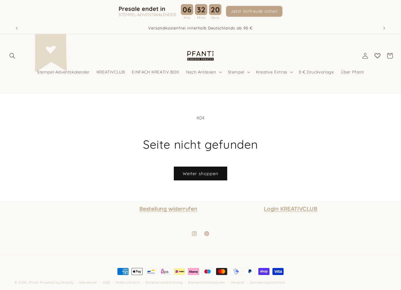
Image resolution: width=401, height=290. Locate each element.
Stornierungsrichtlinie (267, 282)
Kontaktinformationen (206, 282)
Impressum (88, 282)
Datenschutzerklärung (164, 282)
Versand (238, 282)
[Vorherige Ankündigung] (16, 28)
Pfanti (34, 282)
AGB (106, 282)
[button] (12, 55)
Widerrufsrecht (127, 282)
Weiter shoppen (200, 173)
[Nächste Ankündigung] (384, 28)
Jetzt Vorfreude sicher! (254, 11)
